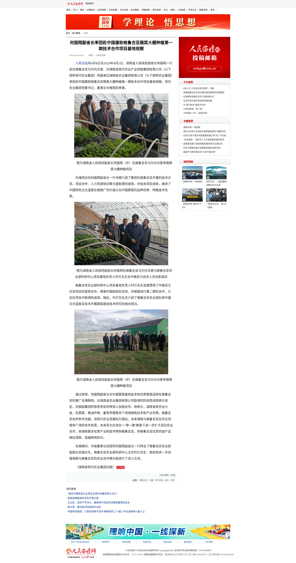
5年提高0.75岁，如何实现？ (195, 113)
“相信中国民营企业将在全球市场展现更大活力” (92, 493)
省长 (167, 480)
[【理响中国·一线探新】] (192, 167)
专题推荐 (188, 121)
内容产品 (147, 542)
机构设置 (126, 542)
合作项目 (159, 480)
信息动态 (167, 542)
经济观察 (102, 10)
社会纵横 (113, 10)
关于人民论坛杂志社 (80, 542)
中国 (172, 480)
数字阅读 (157, 10)
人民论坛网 (83, 63)
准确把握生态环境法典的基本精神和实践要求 (203, 92)
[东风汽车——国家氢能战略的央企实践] (216, 167)
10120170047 (137, 554)
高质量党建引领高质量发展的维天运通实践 (202, 144)
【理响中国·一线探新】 (192, 182)
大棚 (151, 480)
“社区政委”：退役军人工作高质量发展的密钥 (203, 140)
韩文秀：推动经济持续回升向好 (84, 507)
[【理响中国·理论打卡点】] (192, 189)
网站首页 (90, 3)
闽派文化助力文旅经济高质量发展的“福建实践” (204, 131)
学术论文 (192, 10)
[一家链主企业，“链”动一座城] (216, 189)
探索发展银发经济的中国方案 (83, 498)
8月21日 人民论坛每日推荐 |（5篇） (199, 88)
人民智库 (181, 10)
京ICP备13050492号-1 (198, 554)
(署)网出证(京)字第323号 (176, 554)
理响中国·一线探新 (191, 127)
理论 (82, 10)
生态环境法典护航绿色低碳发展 (197, 101)
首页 (68, 10)
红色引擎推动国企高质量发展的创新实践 (201, 148)
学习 (75, 10)
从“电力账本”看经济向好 (194, 105)
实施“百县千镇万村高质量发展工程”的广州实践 (204, 135)
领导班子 (106, 542)
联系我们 (188, 542)
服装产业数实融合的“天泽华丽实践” (199, 152)
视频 (172, 10)
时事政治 (91, 10)
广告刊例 (209, 542)
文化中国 (124, 10)
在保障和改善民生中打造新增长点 (198, 96)
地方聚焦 (135, 10)
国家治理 (203, 10)
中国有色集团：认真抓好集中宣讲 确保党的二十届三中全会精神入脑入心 (106, 511)
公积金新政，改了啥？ (193, 109)
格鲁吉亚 (143, 480)
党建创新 (146, 10)
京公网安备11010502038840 (221, 554)
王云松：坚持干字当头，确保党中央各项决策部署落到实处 (98, 502)
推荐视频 (188, 161)
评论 (166, 10)
